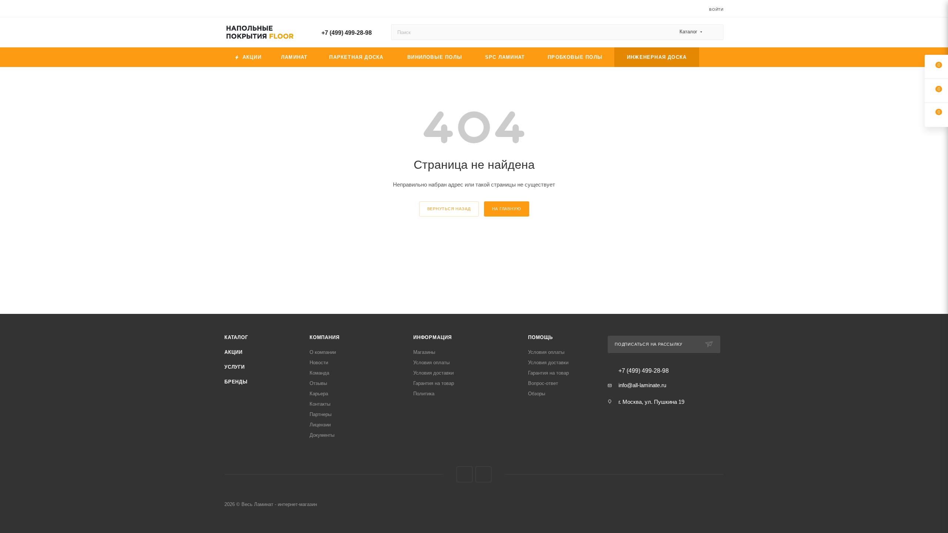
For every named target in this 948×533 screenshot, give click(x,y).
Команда (319, 373)
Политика (423, 393)
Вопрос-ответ (543, 383)
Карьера (319, 393)
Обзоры (536, 393)
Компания (324, 337)
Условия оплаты (431, 362)
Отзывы (318, 383)
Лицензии (320, 425)
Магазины (424, 352)
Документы (322, 435)
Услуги (234, 367)
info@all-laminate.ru (642, 385)
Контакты (320, 404)
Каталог (236, 337)
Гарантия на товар (433, 383)
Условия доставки (433, 373)
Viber (465, 474)
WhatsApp (483, 474)
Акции (233, 352)
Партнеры (320, 414)
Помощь (540, 337)
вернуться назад (449, 209)
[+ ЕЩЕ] (711, 57)
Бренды (236, 382)
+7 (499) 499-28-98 (346, 33)
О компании (323, 352)
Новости (319, 362)
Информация (432, 337)
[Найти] (714, 32)
